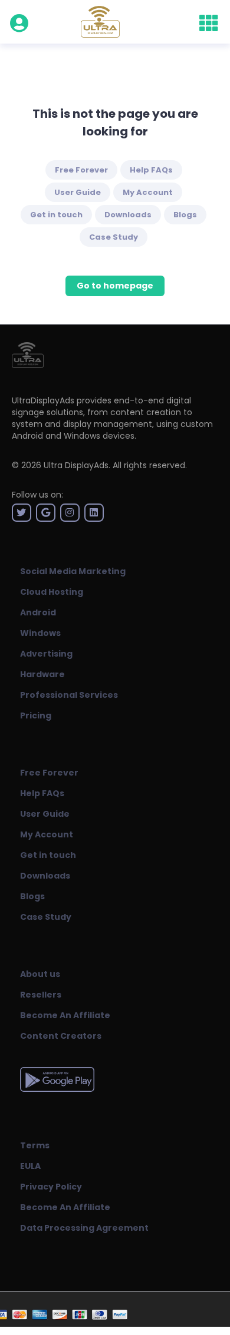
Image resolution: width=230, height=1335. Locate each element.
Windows (40, 633)
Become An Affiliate (65, 1015)
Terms (35, 1145)
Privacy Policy (51, 1186)
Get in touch (56, 214)
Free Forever (81, 169)
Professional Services (69, 695)
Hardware (42, 674)
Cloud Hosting (51, 592)
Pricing (35, 715)
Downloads (128, 214)
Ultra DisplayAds (76, 465)
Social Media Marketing (73, 571)
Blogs (185, 214)
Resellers (40, 995)
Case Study (113, 237)
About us (40, 974)
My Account (148, 192)
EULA (30, 1166)
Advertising (46, 654)
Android (38, 612)
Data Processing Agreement (84, 1228)
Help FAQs (151, 169)
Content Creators (60, 1036)
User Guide (77, 192)
